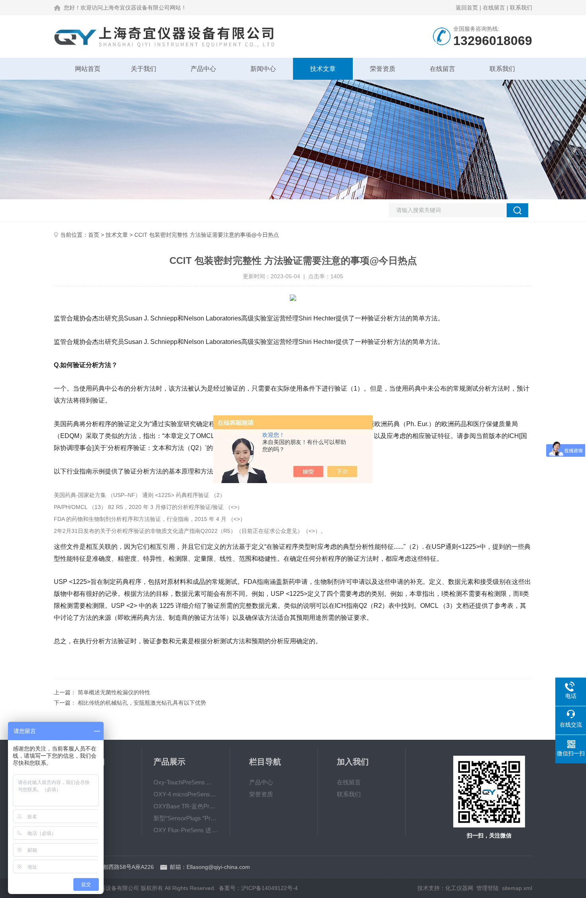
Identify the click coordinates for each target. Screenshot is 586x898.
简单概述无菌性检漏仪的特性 (114, 692)
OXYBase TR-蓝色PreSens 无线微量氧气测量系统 (185, 806)
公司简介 (85, 782)
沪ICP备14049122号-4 (269, 888)
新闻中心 (263, 68)
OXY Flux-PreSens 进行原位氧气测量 (185, 830)
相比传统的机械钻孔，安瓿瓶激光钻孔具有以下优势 (142, 703)
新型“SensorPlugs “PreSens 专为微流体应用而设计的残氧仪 (185, 818)
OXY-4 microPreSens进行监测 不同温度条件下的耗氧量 (185, 794)
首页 (93, 235)
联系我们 (521, 7)
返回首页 (467, 7)
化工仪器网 (459, 888)
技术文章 (323, 68)
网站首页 (87, 68)
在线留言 (494, 7)
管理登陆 (487, 888)
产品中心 (203, 68)
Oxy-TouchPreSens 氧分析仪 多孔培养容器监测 (185, 782)
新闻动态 (85, 794)
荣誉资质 (382, 68)
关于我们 (143, 68)
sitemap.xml (517, 888)
